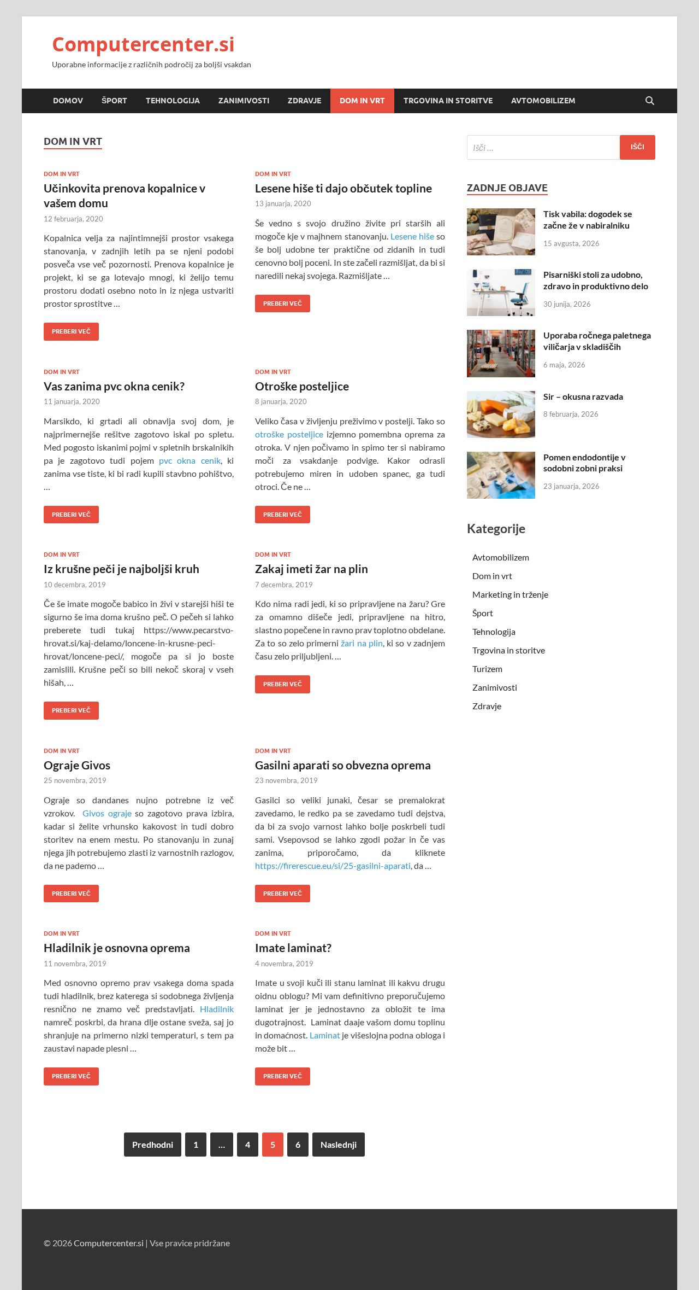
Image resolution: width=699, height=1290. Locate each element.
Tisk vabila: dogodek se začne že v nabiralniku (587, 219)
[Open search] (650, 101)
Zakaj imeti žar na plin (311, 568)
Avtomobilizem (543, 100)
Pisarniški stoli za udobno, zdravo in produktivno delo (595, 280)
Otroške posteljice (302, 386)
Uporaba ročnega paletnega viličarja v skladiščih (597, 341)
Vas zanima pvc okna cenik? (114, 386)
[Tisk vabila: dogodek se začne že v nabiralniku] (501, 214)
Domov (68, 100)
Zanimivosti (243, 100)
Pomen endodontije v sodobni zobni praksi (584, 463)
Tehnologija (173, 100)
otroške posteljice (289, 434)
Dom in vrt (362, 100)
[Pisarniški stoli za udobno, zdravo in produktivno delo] (501, 275)
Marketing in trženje (510, 594)
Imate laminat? (293, 947)
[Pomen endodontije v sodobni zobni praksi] (501, 458)
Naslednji (339, 1144)
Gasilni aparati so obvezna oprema (343, 765)
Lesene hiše (412, 236)
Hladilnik (217, 1008)
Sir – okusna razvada (583, 396)
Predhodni (152, 1144)
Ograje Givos (77, 765)
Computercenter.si (143, 44)
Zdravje (304, 100)
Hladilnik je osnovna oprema (117, 947)
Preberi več (67, 329)
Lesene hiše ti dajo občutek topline (343, 188)
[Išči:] (561, 147)
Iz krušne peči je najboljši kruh (121, 568)
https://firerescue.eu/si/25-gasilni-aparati (333, 865)
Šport (114, 100)
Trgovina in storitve (448, 100)
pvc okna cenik (190, 460)
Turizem (487, 668)
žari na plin (362, 643)
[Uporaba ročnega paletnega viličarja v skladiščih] (501, 336)
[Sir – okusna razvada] (501, 397)
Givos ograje (107, 813)
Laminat (325, 1035)
